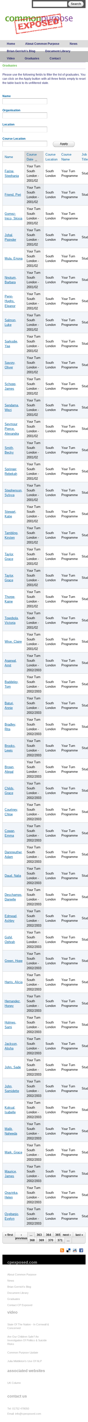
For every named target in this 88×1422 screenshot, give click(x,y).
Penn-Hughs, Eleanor (10, 301)
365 (57, 1235)
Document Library (57, 51)
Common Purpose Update (22, 1352)
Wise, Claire (13, 641)
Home (11, 44)
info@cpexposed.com (28, 1413)
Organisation (11, 110)
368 (32, 1240)
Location (8, 124)
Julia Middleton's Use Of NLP (24, 1361)
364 (48, 1235)
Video (11, 58)
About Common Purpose (42, 44)
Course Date (32, 157)
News (73, 44)
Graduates (32, 58)
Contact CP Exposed (19, 1305)
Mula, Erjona (13, 258)
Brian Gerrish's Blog (21, 51)
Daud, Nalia (13, 875)
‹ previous (21, 1236)
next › (67, 1235)
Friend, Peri (13, 194)
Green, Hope (13, 961)
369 (41, 1240)
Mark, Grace (13, 1152)
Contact (55, 58)
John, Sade (13, 1067)
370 (50, 1240)
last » (79, 1235)
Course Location (13, 138)
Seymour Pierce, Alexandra (12, 428)
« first (9, 1235)
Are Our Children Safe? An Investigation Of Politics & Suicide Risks (27, 1340)
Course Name (66, 157)
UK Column (14, 1382)
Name (6, 96)
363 (39, 1235)
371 (60, 1240)
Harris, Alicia (13, 982)
